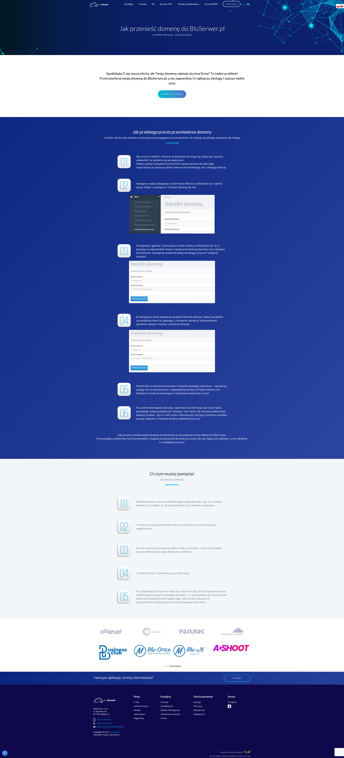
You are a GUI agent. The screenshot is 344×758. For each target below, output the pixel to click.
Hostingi (128, 4)
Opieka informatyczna (170, 710)
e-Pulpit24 (232, 702)
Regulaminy (139, 718)
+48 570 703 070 (103, 719)
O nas (136, 702)
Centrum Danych (141, 706)
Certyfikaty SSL (167, 706)
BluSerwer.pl (114, 732)
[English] (342, 6)
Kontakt (137, 710)
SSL (153, 4)
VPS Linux (198, 706)
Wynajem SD (199, 710)
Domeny (143, 4)
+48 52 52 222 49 (103, 723)
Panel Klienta (139, 714)
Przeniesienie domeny (170, 714)
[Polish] (338, 6)
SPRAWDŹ (237, 678)
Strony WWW (211, 4)
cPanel (164, 718)
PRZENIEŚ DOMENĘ (172, 94)
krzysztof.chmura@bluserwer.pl (109, 726)
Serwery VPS (166, 4)
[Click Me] (229, 706)
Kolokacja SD (199, 714)
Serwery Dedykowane (188, 4)
